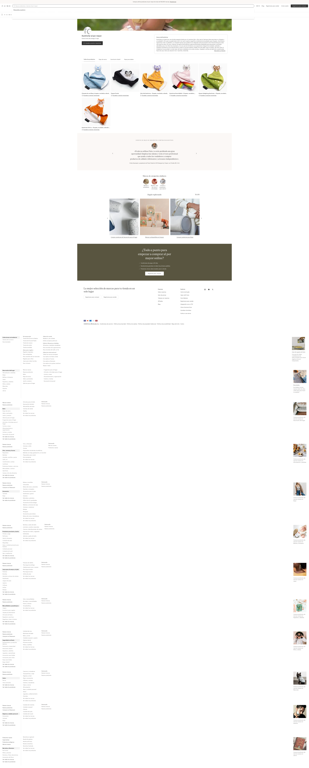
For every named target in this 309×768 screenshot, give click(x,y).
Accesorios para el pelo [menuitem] (29, 491)
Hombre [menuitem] (5, 388)
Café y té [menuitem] (5, 459)
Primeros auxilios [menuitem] (27, 642)
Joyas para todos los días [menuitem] (30, 361)
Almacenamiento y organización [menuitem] (52, 376)
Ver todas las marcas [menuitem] (8, 436)
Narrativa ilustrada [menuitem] (28, 746)
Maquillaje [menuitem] (5, 542)
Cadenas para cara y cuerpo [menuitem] (30, 567)
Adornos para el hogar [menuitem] (29, 383)
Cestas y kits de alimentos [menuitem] (10, 473)
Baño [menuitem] (24, 374)
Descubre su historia (219, 50)
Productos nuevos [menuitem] (53, 447)
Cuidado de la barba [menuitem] (28, 704)
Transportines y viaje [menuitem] (28, 673)
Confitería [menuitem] (5, 464)
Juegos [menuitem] (4, 608)
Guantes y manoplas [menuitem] (28, 489)
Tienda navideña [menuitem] (27, 347)
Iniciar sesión (284, 6)
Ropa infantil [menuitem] (6, 662)
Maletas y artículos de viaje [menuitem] (30, 504)
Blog (263, 6)
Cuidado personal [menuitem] (7, 549)
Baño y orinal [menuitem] (26, 635)
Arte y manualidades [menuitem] (28, 599)
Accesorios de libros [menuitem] (8, 757)
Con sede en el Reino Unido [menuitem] (50, 356)
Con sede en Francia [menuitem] (48, 359)
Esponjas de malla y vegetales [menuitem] (31, 531)
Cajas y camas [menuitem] (27, 685)
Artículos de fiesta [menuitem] (7, 614)
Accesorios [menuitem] (6, 491)
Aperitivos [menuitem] (5, 470)
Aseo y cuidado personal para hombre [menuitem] (11, 545)
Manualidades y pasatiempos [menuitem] (11, 605)
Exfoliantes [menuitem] (26, 533)
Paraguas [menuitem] (25, 511)
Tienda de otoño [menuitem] (27, 345)
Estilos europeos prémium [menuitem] (50, 340)
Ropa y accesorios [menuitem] (28, 678)
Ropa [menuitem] (4, 495)
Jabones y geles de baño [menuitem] (29, 536)
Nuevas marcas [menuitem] (46, 403)
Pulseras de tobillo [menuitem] (28, 562)
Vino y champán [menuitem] (27, 443)
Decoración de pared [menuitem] (49, 381)
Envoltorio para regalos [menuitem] (9, 610)
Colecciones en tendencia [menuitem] (10, 337)
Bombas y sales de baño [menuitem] (29, 524)
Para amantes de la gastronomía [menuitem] (52, 347)
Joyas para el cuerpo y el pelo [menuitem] (11, 569)
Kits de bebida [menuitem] (27, 457)
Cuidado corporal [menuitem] (27, 707)
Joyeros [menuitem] (5, 583)
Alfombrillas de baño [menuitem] (28, 406)
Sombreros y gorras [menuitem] (28, 493)
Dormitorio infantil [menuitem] (7, 648)
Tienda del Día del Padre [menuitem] (29, 340)
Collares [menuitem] (5, 585)
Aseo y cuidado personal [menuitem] (29, 689)
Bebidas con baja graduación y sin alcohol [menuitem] (34, 452)
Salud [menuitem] (24, 691)
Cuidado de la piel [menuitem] (8, 551)
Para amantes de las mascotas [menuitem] (31, 356)
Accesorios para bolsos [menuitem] (29, 513)
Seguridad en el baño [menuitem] (8, 640)
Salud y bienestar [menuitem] (7, 538)
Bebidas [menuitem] (5, 455)
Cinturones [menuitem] (26, 484)
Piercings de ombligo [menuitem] (29, 565)
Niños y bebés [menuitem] (6, 384)
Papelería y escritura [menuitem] (8, 617)
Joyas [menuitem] (4, 379)
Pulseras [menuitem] (5, 571)
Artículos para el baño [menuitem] (29, 402)
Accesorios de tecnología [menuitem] (30, 502)
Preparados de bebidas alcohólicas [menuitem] (32, 450)
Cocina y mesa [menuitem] (48, 374)
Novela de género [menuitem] (28, 739)
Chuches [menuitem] (25, 696)
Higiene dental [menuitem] (27, 640)
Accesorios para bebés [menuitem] (9, 655)
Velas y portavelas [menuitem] (28, 378)
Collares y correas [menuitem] (28, 680)
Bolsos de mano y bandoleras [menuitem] (31, 516)
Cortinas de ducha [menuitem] (28, 408)
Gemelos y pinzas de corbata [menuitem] (10, 576)
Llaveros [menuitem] (25, 495)
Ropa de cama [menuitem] (27, 376)
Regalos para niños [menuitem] (28, 358)
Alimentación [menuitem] (26, 687)
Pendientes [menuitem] (6, 578)
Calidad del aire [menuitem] (27, 631)
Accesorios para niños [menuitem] (8, 657)
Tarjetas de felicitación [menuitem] (9, 612)
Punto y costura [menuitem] (27, 603)
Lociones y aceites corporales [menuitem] (31, 527)
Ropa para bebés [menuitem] (7, 659)
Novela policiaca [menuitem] (27, 741)
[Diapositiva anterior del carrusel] (113, 153)
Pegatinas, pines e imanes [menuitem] (10, 619)
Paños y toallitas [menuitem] (27, 644)
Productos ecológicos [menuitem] (8, 742)
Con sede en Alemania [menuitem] (49, 361)
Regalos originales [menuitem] (28, 352)
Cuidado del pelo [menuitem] (7, 540)
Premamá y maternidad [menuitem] (9, 646)
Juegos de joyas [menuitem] (7, 580)
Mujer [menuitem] (4, 375)
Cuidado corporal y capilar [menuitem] (30, 638)
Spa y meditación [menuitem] (7, 553)
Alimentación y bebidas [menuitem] (9, 372)
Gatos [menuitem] (4, 678)
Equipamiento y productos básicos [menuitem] (10, 643)
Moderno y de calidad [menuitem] (49, 338)
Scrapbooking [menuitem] (27, 605)
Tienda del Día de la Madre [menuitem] (30, 338)
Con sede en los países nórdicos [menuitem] (52, 363)
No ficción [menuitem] (5, 750)
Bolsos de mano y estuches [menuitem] (30, 486)
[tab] (89, 59)
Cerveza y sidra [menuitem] (27, 446)
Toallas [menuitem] (25, 411)
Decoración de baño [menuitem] (28, 404)
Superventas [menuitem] (6, 740)
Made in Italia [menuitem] (46, 365)
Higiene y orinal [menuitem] (27, 676)
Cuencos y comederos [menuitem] (29, 671)
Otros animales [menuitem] (7, 682)
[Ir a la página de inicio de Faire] (6, 6)
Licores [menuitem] (25, 448)
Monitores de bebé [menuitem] (28, 633)
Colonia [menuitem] (25, 709)
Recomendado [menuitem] (6, 342)
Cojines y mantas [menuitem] (48, 378)
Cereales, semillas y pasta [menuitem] (10, 457)
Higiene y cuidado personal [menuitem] (10, 713)
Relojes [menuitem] (25, 509)
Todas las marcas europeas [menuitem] (50, 354)
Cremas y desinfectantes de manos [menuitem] (32, 529)
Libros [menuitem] (4, 390)
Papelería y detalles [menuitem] (8, 381)
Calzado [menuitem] (5, 493)
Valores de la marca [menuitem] (8, 339)
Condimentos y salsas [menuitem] (8, 461)
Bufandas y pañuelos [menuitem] (28, 498)
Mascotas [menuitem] (5, 386)
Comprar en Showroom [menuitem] (9, 487)
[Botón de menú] (2, 14)
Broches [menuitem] (5, 574)
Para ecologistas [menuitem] (27, 354)
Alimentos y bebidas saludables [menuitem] (51, 345)
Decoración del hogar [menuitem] (9, 370)
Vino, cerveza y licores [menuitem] (9, 450)
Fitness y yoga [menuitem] (6, 533)
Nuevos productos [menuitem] (28, 372)
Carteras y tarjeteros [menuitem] (28, 507)
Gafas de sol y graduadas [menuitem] (30, 500)
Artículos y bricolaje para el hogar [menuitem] (53, 372)
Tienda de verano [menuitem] (27, 343)
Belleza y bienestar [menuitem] (8, 377)
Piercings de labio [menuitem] (28, 569)
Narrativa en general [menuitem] (28, 737)
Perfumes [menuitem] (5, 536)
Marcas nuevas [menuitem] (27, 369)
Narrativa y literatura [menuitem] (8, 748)
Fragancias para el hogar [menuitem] (50, 369)
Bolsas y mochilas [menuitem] (28, 482)
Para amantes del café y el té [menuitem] (51, 349)
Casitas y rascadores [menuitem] (28, 682)
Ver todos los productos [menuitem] (9, 439)
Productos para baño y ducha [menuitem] (11, 531)
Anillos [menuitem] (4, 587)
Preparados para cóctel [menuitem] (29, 455)
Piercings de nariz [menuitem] (28, 571)
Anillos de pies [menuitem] (27, 574)
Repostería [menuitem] (5, 452)
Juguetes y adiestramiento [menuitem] (30, 694)
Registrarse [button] (173, 1)
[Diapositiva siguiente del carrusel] (196, 153)
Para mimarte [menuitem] (26, 363)
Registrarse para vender (272, 6)
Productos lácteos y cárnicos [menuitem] (10, 466)
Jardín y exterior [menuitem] (27, 381)
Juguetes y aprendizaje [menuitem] (9, 653)
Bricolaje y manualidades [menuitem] (30, 601)
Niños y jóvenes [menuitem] (7, 752)
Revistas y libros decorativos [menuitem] (10, 755)
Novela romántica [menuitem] (28, 743)
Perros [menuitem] (4, 680)
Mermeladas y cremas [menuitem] (9, 468)
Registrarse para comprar (299, 6)
